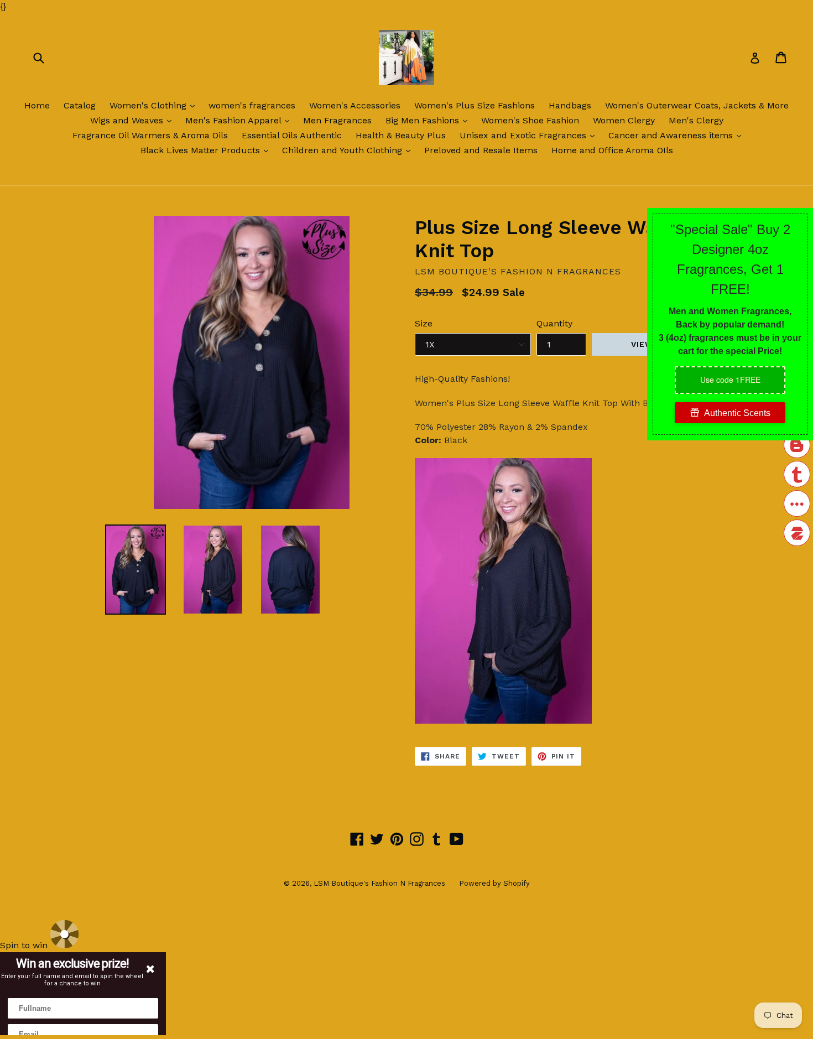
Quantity (554, 323)
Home (37, 105)
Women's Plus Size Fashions (474, 105)
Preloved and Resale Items (481, 150)
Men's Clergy (696, 120)
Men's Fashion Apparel (240, 120)
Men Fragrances (337, 120)
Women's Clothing (155, 105)
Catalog (80, 105)
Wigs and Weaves (133, 120)
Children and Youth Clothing (349, 149)
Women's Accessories (354, 105)
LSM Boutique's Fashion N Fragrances (379, 883)
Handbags (570, 105)
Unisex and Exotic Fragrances (530, 135)
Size (423, 323)
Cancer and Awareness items (677, 135)
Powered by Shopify (494, 883)
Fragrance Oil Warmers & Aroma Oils (150, 135)
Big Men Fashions (429, 120)
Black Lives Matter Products (207, 149)
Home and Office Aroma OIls (612, 150)
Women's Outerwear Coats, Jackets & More (697, 105)
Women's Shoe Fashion (530, 120)
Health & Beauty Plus (401, 135)
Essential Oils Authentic (292, 135)
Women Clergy (624, 120)
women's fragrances (252, 105)
